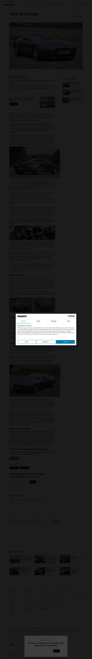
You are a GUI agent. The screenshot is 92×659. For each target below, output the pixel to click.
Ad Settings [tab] (53, 321)
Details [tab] (38, 321)
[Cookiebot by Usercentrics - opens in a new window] (69, 316)
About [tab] (68, 321)
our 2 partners (24, 327)
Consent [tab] (23, 321)
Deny (26, 341)
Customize (45, 341)
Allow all (65, 341)
